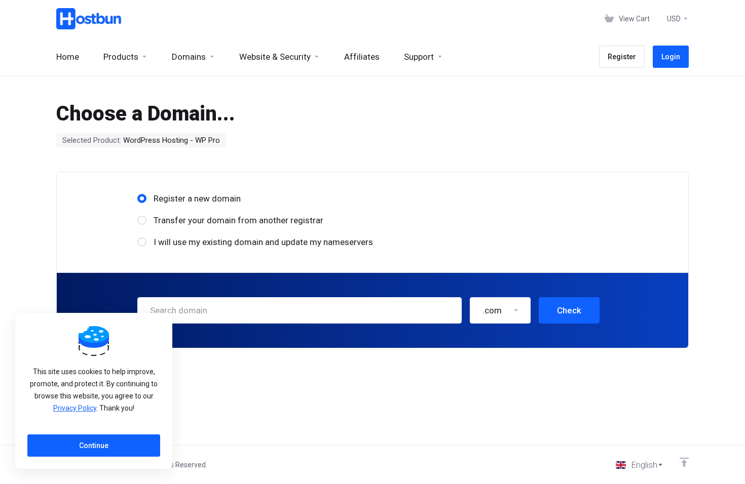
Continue (93, 445)
